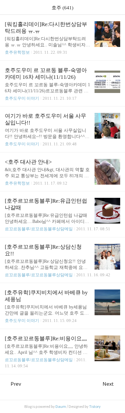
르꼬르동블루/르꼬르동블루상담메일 (39, 228)
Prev (16, 384)
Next (108, 384)
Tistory (95, 406)
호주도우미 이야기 (22, 98)
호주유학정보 (17, 52)
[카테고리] (8, 7)
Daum (60, 406)
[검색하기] (117, 7)
